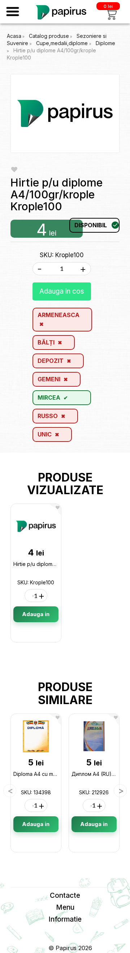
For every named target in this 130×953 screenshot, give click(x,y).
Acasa (14, 36)
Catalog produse (49, 36)
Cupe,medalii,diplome (62, 43)
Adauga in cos (61, 291)
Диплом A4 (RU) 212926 (101, 774)
